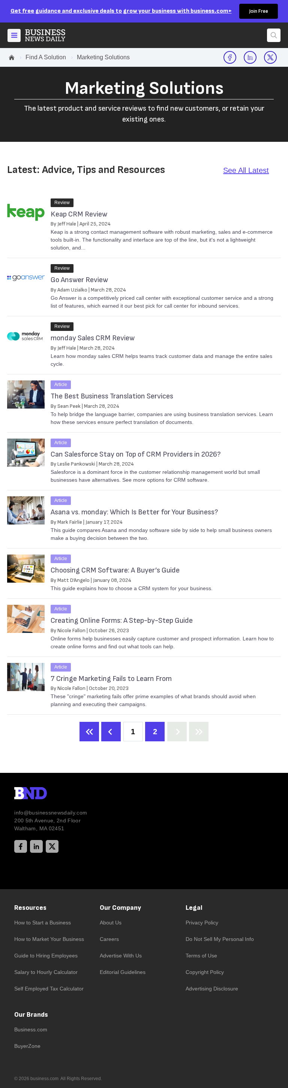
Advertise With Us (121, 956)
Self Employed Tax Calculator (49, 989)
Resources (30, 908)
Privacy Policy (202, 923)
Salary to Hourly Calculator (46, 972)
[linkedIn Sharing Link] (250, 57)
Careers (109, 939)
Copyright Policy (205, 972)
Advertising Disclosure (212, 989)
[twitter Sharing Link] (270, 57)
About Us (111, 923)
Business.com (30, 1029)
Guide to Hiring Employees (46, 956)
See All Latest (246, 170)
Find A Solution (46, 57)
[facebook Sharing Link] (230, 57)
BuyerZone (27, 1046)
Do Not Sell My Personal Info (220, 939)
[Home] (51, 35)
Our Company (120, 908)
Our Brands (31, 1015)
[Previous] (111, 731)
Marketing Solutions (103, 57)
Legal (194, 908)
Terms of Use (201, 956)
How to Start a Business (42, 923)
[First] (89, 731)
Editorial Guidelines (123, 972)
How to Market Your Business (49, 939)
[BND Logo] (46, 794)
